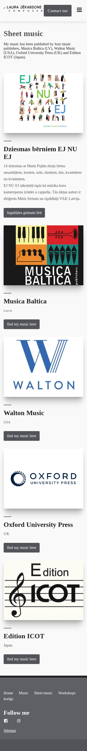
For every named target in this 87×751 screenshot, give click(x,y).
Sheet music (23, 33)
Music (23, 693)
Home (8, 693)
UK (6, 534)
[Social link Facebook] (5, 721)
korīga (8, 699)
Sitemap (10, 730)
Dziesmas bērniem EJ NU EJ (40, 152)
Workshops (66, 693)
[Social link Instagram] (19, 721)
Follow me (16, 713)
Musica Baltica (25, 301)
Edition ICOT (24, 636)
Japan (8, 645)
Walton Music (24, 413)
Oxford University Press (38, 524)
